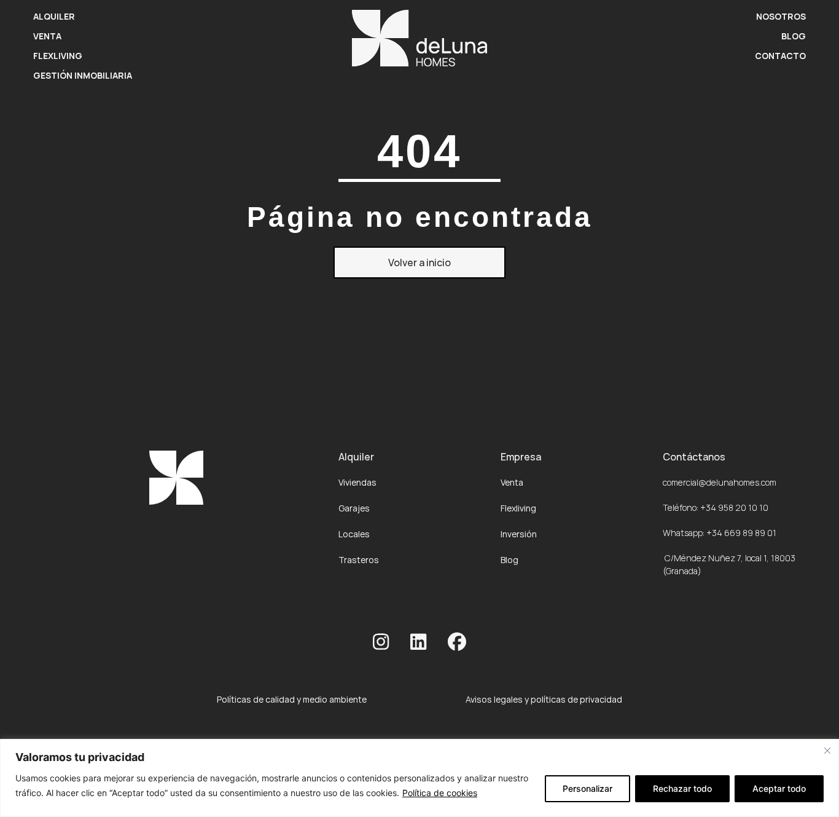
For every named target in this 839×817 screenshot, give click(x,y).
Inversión (519, 534)
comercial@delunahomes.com (719, 482)
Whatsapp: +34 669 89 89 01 (719, 533)
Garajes (354, 508)
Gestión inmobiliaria (82, 75)
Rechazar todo (682, 788)
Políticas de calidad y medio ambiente (292, 699)
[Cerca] (827, 751)
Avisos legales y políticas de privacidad (544, 699)
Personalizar (587, 788)
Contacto (780, 55)
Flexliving (57, 55)
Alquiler (54, 16)
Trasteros (358, 560)
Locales (354, 534)
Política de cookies (439, 792)
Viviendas (357, 482)
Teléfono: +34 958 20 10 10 (715, 507)
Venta (47, 36)
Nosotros (781, 16)
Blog (793, 36)
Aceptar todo (779, 788)
